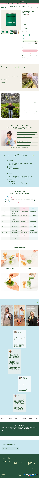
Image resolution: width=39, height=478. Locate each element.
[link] (10, 258)
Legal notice (16, 475)
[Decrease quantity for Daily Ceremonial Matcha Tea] (23, 48)
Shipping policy (12, 475)
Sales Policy (29, 464)
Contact (15, 464)
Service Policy (30, 462)
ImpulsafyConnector (3, 474)
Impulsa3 (11, 473)
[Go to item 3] (15, 32)
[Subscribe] (17, 448)
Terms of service (9, 475)
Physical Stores (16, 463)
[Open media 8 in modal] (11, 20)
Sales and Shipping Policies (31, 463)
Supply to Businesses (16, 462)
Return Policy (30, 458)
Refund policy (2, 475)
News (21, 462)
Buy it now (30, 53)
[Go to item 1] (7, 32)
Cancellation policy (3, 476)
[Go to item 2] (11, 32)
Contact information (7, 476)
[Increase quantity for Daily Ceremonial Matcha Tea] (26, 48)
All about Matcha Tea (24, 458)
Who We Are (15, 458)
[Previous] (12, 3)
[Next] (27, 3)
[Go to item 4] (19, 32)
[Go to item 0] (3, 32)
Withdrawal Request (31, 468)
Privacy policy (5, 475)
